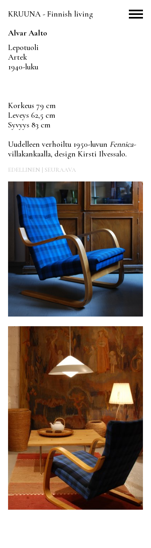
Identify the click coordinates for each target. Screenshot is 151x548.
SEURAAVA (60, 169)
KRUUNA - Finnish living (50, 14)
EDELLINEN (24, 169)
